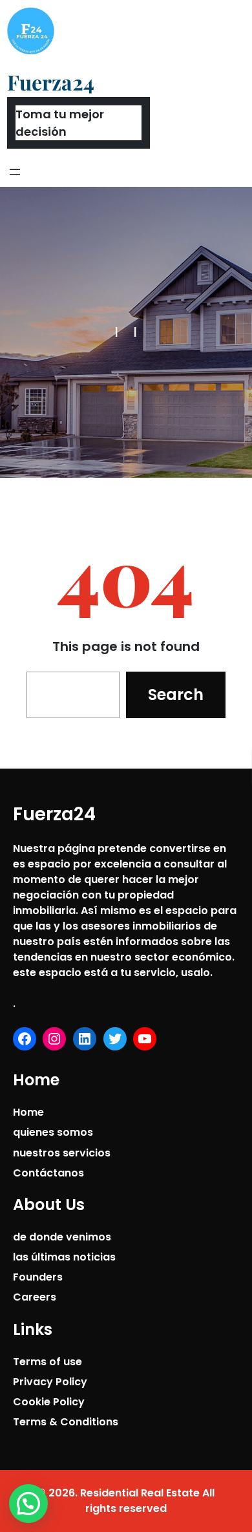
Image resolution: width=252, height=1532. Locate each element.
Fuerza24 (50, 82)
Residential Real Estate (140, 1492)
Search (176, 694)
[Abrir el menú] (15, 172)
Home (28, 1112)
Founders (38, 1277)
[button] (28, 1503)
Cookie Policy (49, 1401)
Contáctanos (48, 1172)
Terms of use (47, 1361)
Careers (34, 1297)
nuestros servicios (61, 1152)
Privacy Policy (50, 1381)
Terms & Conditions (65, 1421)
